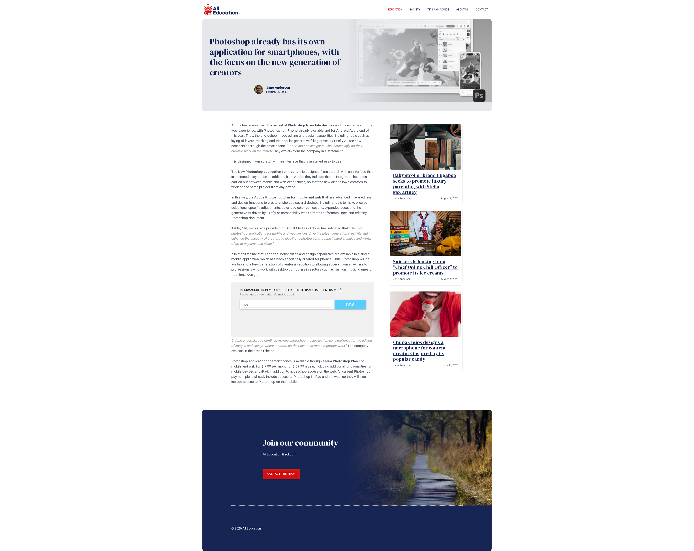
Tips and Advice (438, 9)
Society (415, 9)
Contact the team (281, 474)
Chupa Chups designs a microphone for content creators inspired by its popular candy (419, 350)
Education (395, 9)
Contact (482, 9)
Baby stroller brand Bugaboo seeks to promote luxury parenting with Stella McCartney (424, 183)
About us (462, 9)
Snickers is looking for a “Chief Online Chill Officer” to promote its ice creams (425, 267)
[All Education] (222, 9)
